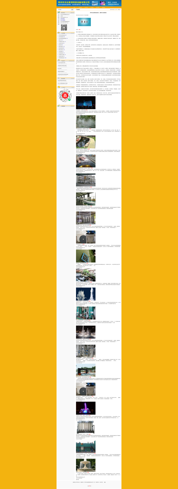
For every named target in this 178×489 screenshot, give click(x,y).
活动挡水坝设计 (61, 56)
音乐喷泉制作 (61, 52)
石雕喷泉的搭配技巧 (61, 71)
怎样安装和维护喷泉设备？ (62, 80)
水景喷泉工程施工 (62, 54)
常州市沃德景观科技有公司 (80, 113)
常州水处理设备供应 (62, 35)
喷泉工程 (60, 40)
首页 (74, 7)
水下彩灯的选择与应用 (61, 62)
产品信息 (80, 7)
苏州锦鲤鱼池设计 (62, 57)
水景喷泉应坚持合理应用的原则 (63, 74)
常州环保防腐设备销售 (62, 38)
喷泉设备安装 (61, 48)
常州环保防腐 (61, 36)
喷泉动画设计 (61, 46)
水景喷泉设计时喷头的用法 (62, 65)
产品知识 (91, 7)
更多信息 (77, 479)
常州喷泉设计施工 (62, 41)
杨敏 (105, 482)
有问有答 (97, 7)
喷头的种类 (59, 68)
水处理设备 (60, 51)
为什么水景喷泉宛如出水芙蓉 (62, 83)
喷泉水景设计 (61, 49)
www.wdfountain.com (64, 22)
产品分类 (86, 7)
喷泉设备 (60, 44)
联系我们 (103, 7)
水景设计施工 (61, 43)
